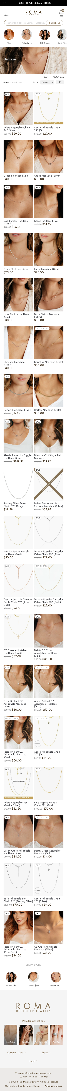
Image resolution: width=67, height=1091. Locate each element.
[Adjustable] (26, 34)
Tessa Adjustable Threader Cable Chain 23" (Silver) (48, 553)
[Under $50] (33, 977)
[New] (9, 34)
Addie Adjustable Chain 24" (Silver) (17, 129)
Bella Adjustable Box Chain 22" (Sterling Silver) (18, 900)
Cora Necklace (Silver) (46, 221)
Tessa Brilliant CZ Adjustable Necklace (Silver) (15, 703)
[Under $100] (56, 977)
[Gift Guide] (44, 34)
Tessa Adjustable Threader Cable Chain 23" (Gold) (48, 601)
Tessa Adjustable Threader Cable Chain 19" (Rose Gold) (18, 602)
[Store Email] (5, 3)
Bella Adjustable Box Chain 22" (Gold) (45, 804)
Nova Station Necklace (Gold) (16, 315)
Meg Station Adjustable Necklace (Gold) (16, 553)
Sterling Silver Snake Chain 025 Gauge (15, 505)
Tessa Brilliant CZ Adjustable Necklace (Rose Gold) (15, 949)
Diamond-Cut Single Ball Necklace (47, 456)
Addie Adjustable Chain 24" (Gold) (47, 129)
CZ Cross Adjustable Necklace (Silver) (45, 948)
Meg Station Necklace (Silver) (16, 222)
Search (52, 23)
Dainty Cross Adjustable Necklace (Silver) (17, 852)
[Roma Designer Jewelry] (33, 13)
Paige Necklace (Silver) (16, 269)
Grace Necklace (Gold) (16, 175)
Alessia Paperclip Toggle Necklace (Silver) (17, 456)
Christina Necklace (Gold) (48, 362)
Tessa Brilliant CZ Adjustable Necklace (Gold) (15, 754)
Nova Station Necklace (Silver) (46, 315)
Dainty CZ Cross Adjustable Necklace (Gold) (45, 652)
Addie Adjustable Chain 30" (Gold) (47, 753)
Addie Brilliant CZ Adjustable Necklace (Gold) (45, 703)
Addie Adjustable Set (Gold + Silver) (15, 804)
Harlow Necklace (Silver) (17, 410)
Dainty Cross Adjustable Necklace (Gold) (47, 852)
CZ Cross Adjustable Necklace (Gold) (15, 651)
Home (6, 82)
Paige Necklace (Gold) (46, 269)
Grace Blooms (33, 1086)
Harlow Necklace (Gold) (47, 410)
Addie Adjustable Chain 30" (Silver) (47, 900)
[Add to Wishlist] (30, 94)
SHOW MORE (33, 965)
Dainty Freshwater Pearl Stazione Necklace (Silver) (48, 505)
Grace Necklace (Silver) (47, 175)
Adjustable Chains (53, 1086)
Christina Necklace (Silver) (14, 363)
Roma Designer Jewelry (28, 1082)
